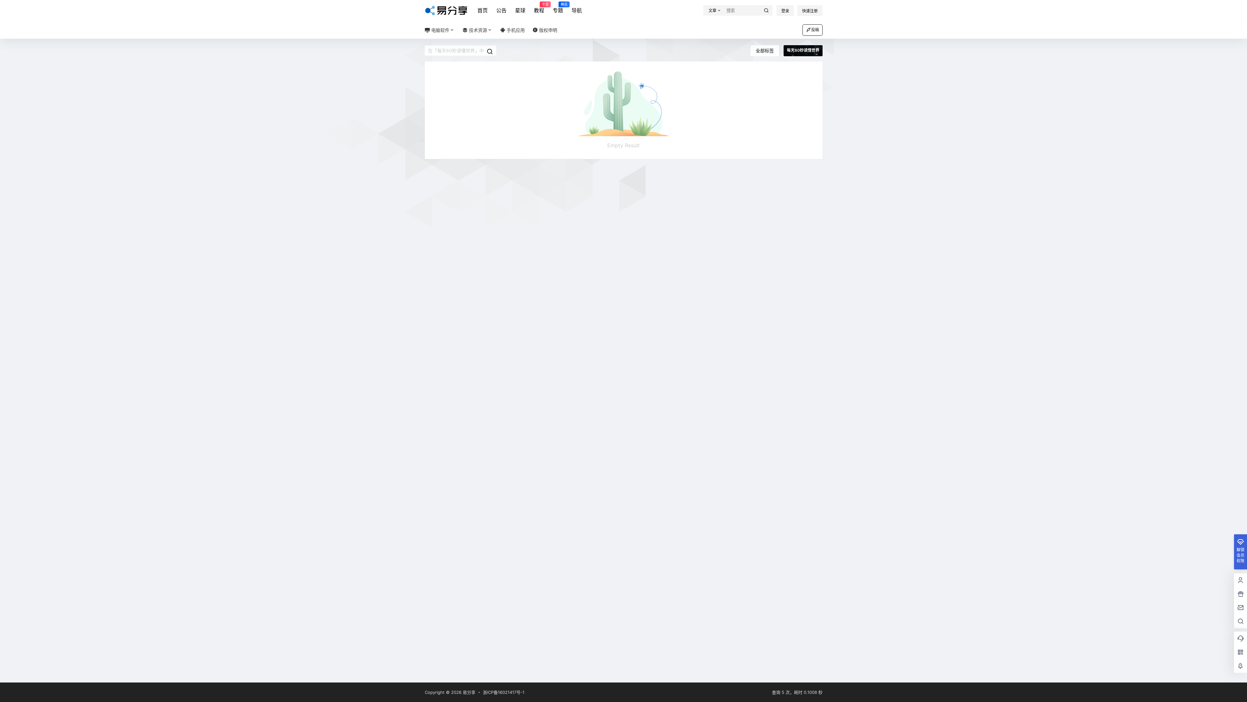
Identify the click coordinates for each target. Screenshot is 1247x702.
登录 (785, 10)
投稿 (815, 29)
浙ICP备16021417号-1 (503, 692)
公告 (501, 10)
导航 (577, 10)
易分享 (468, 692)
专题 (558, 8)
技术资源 (477, 30)
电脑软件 (439, 30)
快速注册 (810, 10)
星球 (520, 10)
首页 (482, 10)
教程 (539, 8)
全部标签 (765, 50)
